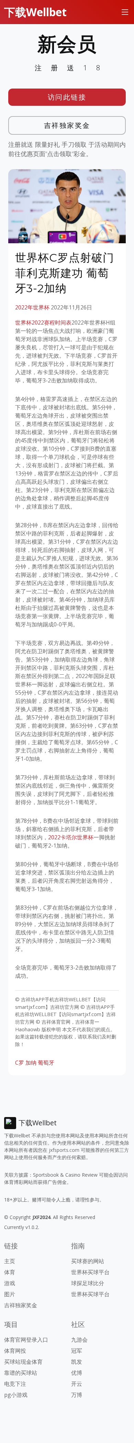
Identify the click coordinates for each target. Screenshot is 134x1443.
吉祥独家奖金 (67, 125)
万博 (76, 1395)
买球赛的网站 (87, 1261)
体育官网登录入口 (26, 1339)
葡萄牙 (46, 1062)
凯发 (76, 1361)
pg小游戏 (15, 1395)
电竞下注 (15, 1384)
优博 (76, 1373)
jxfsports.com (64, 1150)
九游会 (79, 1339)
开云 (76, 1384)
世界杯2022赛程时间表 (43, 322)
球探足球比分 (87, 1283)
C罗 (19, 1062)
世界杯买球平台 (90, 1272)
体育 (9, 1272)
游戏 (9, 1283)
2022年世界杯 (32, 307)
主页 (9, 1261)
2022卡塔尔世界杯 (70, 837)
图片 (9, 1294)
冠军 (76, 1350)
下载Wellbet (35, 11)
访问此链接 (67, 97)
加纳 (30, 1062)
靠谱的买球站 (20, 1373)
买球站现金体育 (23, 1361)
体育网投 (15, 1350)
